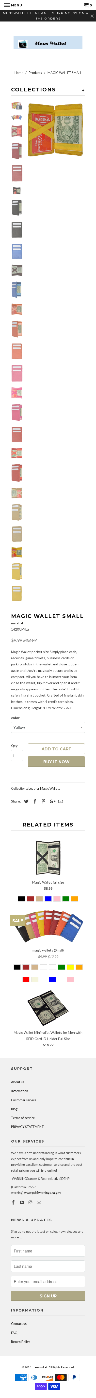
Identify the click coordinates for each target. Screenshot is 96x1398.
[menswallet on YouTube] (22, 1202)
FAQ (14, 1333)
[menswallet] (48, 39)
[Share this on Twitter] (26, 801)
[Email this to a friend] (60, 801)
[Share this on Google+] (51, 801)
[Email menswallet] (39, 1202)
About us (17, 1082)
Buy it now (56, 762)
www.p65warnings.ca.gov (42, 1193)
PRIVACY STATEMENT (27, 1127)
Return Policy (20, 1342)
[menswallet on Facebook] (13, 1202)
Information (19, 1091)
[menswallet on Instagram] (31, 1202)
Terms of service (23, 1118)
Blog (14, 1109)
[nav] (13, 5)
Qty (14, 745)
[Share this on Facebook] (34, 801)
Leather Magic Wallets (44, 788)
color (15, 718)
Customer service (23, 1100)
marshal (17, 623)
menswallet (39, 1367)
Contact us (19, 1324)
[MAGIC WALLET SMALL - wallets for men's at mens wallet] (55, 130)
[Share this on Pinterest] (43, 801)
